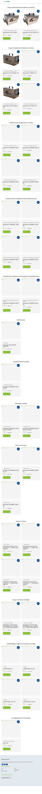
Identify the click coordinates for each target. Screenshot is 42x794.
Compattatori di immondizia (8, 384)
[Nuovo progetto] (11, 655)
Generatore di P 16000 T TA (30, 106)
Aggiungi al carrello (6, 38)
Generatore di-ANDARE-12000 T (11, 225)
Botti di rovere (6, 343)
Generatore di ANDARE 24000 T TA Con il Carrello (11, 429)
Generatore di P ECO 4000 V (10, 32)
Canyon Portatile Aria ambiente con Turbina (10, 71)
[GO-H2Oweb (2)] (11, 611)
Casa (2, 768)
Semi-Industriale (16, 769)
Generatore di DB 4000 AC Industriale (9, 345)
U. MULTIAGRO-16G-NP (29, 702)
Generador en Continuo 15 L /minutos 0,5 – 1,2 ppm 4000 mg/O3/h (30, 547)
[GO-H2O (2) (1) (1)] (11, 533)
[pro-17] (11, 19)
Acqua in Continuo (6, 544)
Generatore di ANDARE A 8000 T (10, 182)
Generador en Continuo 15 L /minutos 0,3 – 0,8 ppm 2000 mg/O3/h (10, 547)
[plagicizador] (11, 729)
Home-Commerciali (4, 771)
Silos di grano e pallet (7, 426)
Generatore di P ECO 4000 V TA (31, 32)
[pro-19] (11, 415)
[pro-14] (11, 59)
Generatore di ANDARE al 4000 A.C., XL (11, 471)
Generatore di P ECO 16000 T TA (10, 106)
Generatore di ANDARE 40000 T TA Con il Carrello (31, 429)
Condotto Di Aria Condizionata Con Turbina (10, 145)
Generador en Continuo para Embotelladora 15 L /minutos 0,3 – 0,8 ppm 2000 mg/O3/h (10, 626)
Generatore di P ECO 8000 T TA (11, 73)
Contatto (15, 771)
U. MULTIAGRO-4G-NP (29, 669)
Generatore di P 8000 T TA (29, 73)
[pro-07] (11, 288)
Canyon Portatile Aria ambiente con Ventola (10, 30)
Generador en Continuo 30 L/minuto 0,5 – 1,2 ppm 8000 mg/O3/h (30, 583)
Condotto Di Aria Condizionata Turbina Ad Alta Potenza (11, 222)
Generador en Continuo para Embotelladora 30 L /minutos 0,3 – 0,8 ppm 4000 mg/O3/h (30, 626)
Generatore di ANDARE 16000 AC (10, 505)
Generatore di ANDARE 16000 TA (30, 260)
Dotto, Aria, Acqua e (7, 468)
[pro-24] (11, 331)
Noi (2, 769)
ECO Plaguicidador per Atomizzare (9, 741)
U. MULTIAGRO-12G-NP (9, 702)
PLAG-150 (5, 743)
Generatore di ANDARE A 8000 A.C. (30, 471)
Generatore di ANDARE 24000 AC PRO (10, 387)
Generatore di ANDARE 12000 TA (30, 225)
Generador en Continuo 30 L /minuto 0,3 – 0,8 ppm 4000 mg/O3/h (10, 583)
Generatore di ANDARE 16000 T (11, 260)
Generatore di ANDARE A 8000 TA (30, 182)
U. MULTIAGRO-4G (7, 669)
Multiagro (5, 699)
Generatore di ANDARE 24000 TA (30, 303)
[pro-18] (11, 373)
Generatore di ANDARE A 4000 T (10, 148)
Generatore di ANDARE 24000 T (11, 303)
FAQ (15, 768)
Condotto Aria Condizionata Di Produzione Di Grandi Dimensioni (10, 301)
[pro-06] (11, 134)
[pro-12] (30, 59)
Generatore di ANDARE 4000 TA (31, 148)
